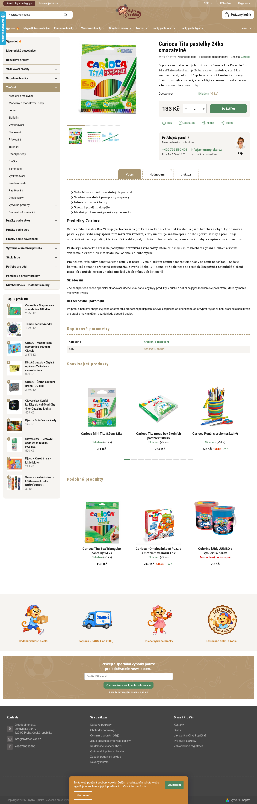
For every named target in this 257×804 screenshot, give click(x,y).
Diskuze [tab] (186, 174)
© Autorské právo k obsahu (107, 751)
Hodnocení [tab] (157, 174)
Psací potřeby (17, 154)
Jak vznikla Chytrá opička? (190, 735)
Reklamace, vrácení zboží (106, 746)
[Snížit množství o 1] (186, 108)
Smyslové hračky (17, 78)
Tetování (14, 146)
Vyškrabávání (17, 176)
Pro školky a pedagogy (19, 3)
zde (143, 786)
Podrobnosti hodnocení (213, 57)
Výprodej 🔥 (14, 41)
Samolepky (15, 168)
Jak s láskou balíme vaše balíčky (110, 740)
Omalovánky (16, 197)
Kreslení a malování (21, 96)
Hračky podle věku (18, 220)
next (247, 421)
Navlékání (15, 132)
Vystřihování (16, 125)
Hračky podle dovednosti (22, 239)
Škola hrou (13, 257)
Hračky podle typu (17, 229)
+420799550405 (25, 746)
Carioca (245, 57)
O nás (177, 730)
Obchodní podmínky (102, 730)
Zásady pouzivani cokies (105, 756)
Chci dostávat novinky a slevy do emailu (128, 685)
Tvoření (11, 87)
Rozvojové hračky (17, 60)
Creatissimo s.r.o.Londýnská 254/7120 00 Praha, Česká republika (33, 728)
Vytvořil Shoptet (240, 800)
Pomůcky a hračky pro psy (23, 276)
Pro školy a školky (185, 740)
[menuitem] (12, 28)
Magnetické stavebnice (21, 50)
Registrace (244, 3)
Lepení (13, 110)
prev (70, 421)
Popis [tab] (130, 174)
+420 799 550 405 (174, 150)
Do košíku (228, 108)
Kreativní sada (17, 183)
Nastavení (83, 795)
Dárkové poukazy (101, 724)
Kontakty (179, 724)
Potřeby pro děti (16, 266)
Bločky (13, 161)
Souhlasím (174, 784)
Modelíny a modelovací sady (26, 103)
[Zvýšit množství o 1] (203, 108)
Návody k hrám (99, 762)
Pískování (15, 139)
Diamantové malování (22, 212)
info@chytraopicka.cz (206, 150)
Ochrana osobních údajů (104, 735)
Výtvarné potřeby (19, 205)
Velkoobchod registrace (188, 746)
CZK (206, 3)
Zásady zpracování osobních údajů (128, 692)
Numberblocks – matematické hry (27, 285)
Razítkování (16, 190)
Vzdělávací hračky (17, 69)
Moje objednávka (48, 3)
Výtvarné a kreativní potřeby (24, 248)
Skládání (14, 117)
